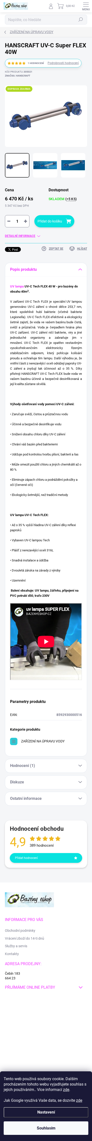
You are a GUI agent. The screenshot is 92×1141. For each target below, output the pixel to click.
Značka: (17, 75)
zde (66, 1089)
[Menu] (86, 6)
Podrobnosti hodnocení (63, 63)
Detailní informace (20, 236)
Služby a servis (16, 946)
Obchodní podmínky (20, 931)
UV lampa (17, 286)
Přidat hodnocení (26, 858)
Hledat (80, 19)
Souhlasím (46, 1128)
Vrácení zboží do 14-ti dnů (24, 938)
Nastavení (46, 1112)
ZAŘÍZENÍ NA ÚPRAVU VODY (43, 741)
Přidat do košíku (50, 221)
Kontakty (12, 954)
